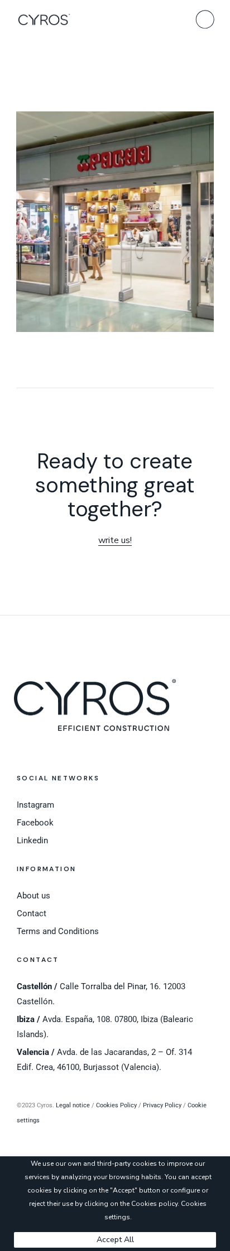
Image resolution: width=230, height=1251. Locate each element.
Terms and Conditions (58, 931)
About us (33, 896)
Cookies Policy (116, 1105)
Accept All (115, 1239)
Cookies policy (154, 1203)
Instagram (35, 805)
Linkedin (32, 840)
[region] (115, 1203)
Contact (31, 913)
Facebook (35, 823)
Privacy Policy (162, 1105)
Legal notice (73, 1105)
